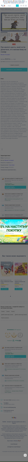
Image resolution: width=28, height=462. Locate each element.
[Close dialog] (27, 220)
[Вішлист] (23, 5)
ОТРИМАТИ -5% (14, 235)
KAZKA (4, 6)
